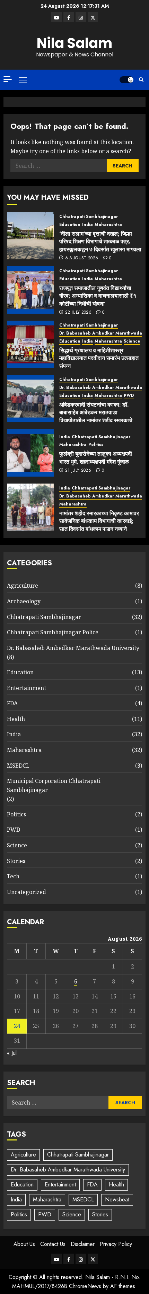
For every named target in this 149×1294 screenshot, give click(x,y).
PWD (129, 396)
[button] (23, 80)
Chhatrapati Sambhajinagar (88, 217)
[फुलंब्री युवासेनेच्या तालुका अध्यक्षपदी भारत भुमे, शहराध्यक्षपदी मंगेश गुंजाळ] (30, 453)
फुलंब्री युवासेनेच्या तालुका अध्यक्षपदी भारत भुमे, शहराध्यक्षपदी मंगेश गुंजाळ (95, 457)
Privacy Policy (116, 1244)
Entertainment (26, 688)
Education (69, 225)
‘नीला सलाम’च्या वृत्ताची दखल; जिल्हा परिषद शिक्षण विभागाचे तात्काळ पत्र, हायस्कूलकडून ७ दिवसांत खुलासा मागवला (100, 241)
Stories (16, 861)
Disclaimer (83, 1244)
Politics (95, 445)
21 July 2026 (78, 470)
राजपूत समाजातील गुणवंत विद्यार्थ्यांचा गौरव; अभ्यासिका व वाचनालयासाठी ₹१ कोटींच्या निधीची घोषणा (97, 295)
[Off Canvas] (7, 79)
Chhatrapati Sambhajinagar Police (52, 632)
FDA (12, 703)
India (87, 225)
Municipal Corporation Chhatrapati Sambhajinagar (53, 785)
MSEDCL (18, 765)
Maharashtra (108, 225)
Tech (13, 876)
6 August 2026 (81, 258)
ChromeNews (85, 1286)
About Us (24, 1244)
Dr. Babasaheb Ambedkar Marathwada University (73, 648)
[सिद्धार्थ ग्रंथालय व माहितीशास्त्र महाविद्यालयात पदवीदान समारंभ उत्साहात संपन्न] (30, 344)
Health (16, 719)
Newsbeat (117, 1199)
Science (132, 341)
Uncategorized (26, 892)
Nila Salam (74, 43)
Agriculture (22, 585)
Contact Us (52, 1244)
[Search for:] (58, 165)
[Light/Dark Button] (126, 79)
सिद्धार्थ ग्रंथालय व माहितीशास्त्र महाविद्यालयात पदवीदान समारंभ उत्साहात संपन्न (99, 358)
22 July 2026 (78, 312)
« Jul (12, 1053)
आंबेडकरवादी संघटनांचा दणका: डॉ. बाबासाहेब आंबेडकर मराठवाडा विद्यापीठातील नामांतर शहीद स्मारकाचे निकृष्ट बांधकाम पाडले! (95, 416)
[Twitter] (93, 17)
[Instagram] (81, 17)
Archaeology (24, 601)
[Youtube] (56, 17)
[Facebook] (68, 17)
